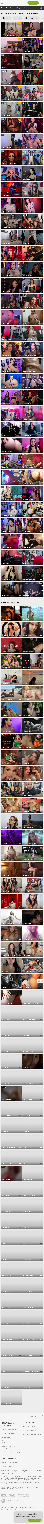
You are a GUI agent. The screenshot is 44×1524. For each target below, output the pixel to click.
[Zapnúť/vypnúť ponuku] (2, 3)
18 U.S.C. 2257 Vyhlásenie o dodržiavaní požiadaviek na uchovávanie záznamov (18, 1508)
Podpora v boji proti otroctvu (11, 1452)
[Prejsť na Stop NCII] (13, 1501)
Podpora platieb (7, 1466)
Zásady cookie (30, 1516)
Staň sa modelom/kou (29, 1427)
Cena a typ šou (33, 18)
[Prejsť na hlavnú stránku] (13, 3)
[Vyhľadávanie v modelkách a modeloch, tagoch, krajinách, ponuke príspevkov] (41, 8)
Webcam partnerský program (32, 1434)
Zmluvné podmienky (8, 1433)
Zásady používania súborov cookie (10, 1442)
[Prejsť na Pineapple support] (3, 1501)
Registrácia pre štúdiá (29, 1430)
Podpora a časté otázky (9, 1462)
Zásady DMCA (6, 1437)
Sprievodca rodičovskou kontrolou (9, 1447)
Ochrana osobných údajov (10, 1429)
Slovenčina (33, 1416)
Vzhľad (8, 18)
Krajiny (19, 18)
